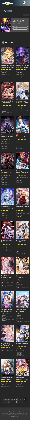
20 (12, 402)
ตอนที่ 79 (4, 146)
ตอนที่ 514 (19, 142)
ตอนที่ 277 (19, 353)
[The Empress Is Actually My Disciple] (22, 299)
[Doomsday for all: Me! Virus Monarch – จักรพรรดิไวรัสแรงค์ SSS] (7, 124)
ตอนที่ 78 (19, 177)
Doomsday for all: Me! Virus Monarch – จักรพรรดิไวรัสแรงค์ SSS (7, 137)
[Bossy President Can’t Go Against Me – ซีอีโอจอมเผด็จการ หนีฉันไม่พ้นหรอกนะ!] (7, 299)
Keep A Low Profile (22, 343)
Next (27, 15)
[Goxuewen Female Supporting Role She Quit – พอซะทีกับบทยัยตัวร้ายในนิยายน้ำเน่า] (22, 196)
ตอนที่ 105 (4, 213)
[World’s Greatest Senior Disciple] (7, 230)
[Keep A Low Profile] (22, 333)
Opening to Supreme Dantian (22, 378)
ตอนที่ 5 (3, 316)
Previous (24, 15)
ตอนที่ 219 (19, 384)
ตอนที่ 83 (4, 177)
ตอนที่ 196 (4, 389)
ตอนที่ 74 (19, 316)
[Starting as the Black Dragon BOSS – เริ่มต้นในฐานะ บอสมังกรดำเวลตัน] (22, 160)
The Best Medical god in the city (6, 378)
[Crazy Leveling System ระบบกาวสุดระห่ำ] (7, 196)
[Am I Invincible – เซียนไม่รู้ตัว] (22, 230)
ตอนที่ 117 (19, 77)
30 (15, 402)
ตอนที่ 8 (18, 110)
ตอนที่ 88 (4, 247)
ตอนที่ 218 (19, 389)
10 (9, 402)
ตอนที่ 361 (4, 72)
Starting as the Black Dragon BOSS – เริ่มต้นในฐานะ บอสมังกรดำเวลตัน (22, 173)
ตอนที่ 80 (4, 141)
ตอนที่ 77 (19, 180)
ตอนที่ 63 (19, 321)
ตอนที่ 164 (4, 108)
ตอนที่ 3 (3, 285)
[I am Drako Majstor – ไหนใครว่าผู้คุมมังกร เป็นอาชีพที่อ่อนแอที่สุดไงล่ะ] (7, 91)
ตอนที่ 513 (19, 146)
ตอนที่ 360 (4, 77)
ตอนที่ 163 (4, 112)
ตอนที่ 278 (19, 348)
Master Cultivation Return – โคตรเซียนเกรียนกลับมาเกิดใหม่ (22, 137)
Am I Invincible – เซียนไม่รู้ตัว (21, 241)
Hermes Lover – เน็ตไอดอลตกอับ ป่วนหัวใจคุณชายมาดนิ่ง (7, 345)
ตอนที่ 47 (19, 213)
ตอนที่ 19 (18, 282)
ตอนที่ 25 (19, 108)
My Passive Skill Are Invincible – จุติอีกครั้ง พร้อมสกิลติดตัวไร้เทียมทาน (22, 68)
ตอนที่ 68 (15, 28)
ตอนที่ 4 (3, 282)
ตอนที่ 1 (3, 350)
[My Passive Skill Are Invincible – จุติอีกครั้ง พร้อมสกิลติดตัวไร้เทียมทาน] (22, 55)
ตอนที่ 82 (4, 182)
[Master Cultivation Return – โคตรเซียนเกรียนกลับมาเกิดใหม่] (22, 124)
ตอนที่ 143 (19, 247)
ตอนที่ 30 (19, 216)
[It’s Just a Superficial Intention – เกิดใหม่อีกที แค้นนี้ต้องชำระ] (22, 265)
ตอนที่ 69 (15, 26)
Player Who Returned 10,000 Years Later (18, 21)
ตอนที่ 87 (4, 250)
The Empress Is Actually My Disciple (21, 311)
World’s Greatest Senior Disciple (7, 241)
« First (13, 399)
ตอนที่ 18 (18, 287)
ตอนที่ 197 (4, 384)
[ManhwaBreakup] (7, 3)
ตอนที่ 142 (19, 251)
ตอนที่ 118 (19, 72)
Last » (23, 402)
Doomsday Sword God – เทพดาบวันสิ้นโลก (7, 172)
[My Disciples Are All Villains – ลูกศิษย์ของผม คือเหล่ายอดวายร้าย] (7, 55)
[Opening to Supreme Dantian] (22, 367)
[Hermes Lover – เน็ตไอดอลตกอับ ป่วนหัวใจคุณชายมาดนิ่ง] (7, 333)
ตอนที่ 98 (4, 218)
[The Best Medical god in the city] (7, 367)
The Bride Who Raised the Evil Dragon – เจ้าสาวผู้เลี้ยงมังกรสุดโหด (6, 278)
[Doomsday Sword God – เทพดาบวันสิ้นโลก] (7, 160)
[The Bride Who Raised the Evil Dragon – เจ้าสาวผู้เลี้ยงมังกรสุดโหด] (7, 265)
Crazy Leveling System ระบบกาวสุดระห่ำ (7, 208)
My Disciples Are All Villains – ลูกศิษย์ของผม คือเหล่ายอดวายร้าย (7, 68)
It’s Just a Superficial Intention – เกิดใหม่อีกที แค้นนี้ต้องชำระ (22, 278)
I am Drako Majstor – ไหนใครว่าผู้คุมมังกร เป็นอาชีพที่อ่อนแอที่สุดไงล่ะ (7, 103)
